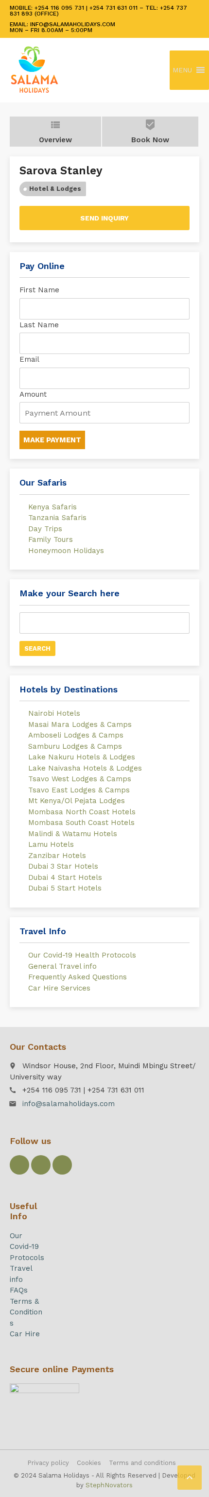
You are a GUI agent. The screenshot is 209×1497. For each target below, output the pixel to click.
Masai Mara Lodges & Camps (80, 724)
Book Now (150, 131)
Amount (33, 394)
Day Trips (45, 528)
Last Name (39, 324)
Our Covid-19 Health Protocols (82, 955)
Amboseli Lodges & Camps (75, 735)
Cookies (89, 1462)
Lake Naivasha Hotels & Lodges (85, 768)
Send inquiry (104, 218)
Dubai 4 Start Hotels (65, 877)
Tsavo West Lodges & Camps (79, 778)
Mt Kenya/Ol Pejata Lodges (76, 800)
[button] (182, 70)
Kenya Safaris (52, 507)
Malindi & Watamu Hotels (72, 833)
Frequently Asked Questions (77, 977)
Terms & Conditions (26, 1312)
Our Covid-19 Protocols (27, 1246)
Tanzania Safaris (57, 517)
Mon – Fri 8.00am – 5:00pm (51, 30)
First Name (39, 290)
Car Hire (25, 1333)
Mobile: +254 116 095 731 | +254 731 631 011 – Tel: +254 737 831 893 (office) (98, 10)
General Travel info (62, 966)
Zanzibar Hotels (57, 855)
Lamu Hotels (51, 844)
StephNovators (109, 1485)
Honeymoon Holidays (66, 550)
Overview (55, 131)
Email (29, 359)
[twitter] (41, 1165)
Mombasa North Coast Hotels (82, 811)
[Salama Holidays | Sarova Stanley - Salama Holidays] (34, 69)
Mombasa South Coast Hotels (81, 822)
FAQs (19, 1290)
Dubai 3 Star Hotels (63, 866)
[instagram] (62, 1165)
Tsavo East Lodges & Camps (79, 790)
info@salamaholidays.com (68, 1103)
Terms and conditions (142, 1462)
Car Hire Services (59, 988)
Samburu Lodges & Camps (75, 746)
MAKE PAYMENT (52, 440)
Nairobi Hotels (54, 713)
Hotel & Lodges (55, 188)
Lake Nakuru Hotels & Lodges (81, 757)
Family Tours (50, 539)
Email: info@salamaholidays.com (62, 24)
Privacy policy (48, 1462)
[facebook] (19, 1165)
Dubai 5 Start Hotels (65, 888)
